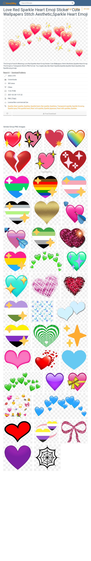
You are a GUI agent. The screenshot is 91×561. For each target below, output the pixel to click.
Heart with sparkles (63, 108)
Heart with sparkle (37, 108)
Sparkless (53, 106)
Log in (69, 9)
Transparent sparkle (64, 106)
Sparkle (10, 106)
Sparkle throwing (78, 106)
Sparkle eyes (12, 108)
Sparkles (27, 106)
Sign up (77, 9)
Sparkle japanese (50, 108)
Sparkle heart (35, 106)
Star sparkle (45, 106)
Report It (6, 72)
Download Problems (19, 72)
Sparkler (74, 108)
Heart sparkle (18, 106)
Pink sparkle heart (24, 108)
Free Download (50, 114)
